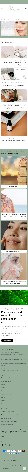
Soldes (3, 387)
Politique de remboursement (9, 415)
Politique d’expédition (20, 465)
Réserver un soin (6, 394)
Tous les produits (6, 381)
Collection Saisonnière (13, 19)
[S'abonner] (25, 436)
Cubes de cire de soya (7, 62)
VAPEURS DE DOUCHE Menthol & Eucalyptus (7, 84)
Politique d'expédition (7, 411)
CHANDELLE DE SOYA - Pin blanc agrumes (7, 106)
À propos (4, 397)
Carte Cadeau (5, 391)
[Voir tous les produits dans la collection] (14, 172)
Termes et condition (7, 424)
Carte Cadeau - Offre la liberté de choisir (21, 84)
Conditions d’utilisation (8, 465)
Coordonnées (6, 468)
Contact (3, 404)
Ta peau (3, 384)
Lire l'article (7, 340)
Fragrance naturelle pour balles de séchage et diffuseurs (14, 140)
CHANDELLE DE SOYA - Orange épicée (20, 106)
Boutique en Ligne (6, 378)
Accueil (3, 19)
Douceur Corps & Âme (11, 458)
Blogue (3, 400)
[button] (2, 8)
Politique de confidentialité (9, 421)
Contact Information (7, 418)
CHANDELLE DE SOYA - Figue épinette (20, 63)
